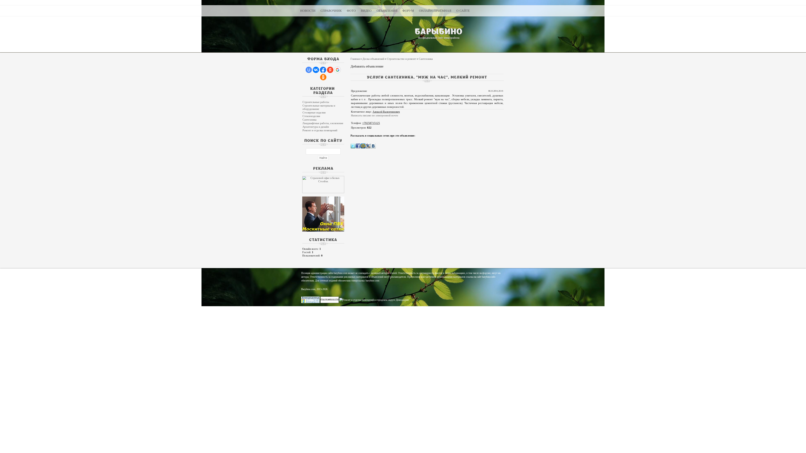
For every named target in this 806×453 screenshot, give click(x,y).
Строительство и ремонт (401, 58)
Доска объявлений (373, 58)
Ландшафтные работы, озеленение (322, 123)
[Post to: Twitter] (353, 145)
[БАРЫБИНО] (439, 31)
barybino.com (372, 280)
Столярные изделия (314, 112)
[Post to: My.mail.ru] (363, 145)
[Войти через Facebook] (323, 70)
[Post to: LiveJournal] (368, 145)
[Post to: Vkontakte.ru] (373, 145)
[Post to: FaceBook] (358, 145)
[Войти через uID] (309, 70)
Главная (355, 58)
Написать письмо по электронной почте (374, 115)
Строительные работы (315, 102)
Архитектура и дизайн (315, 126)
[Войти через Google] (337, 69)
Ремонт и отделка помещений (319, 130)
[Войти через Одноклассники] (323, 77)
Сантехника (309, 119)
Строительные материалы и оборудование (318, 107)
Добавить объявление (367, 66)
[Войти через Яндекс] (330, 70)
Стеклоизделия (311, 116)
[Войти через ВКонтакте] (316, 70)
